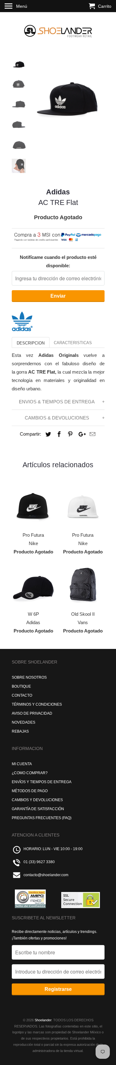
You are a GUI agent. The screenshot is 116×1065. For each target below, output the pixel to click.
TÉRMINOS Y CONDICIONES (37, 704)
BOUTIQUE (21, 686)
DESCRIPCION (31, 343)
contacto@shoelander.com (46, 875)
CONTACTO (22, 695)
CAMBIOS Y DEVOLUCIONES (37, 800)
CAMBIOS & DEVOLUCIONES (57, 417)
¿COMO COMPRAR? (30, 773)
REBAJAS (20, 731)
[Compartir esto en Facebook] (58, 434)
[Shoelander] (58, 30)
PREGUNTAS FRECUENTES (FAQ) (41, 818)
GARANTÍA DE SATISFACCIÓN (38, 809)
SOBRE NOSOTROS (29, 677)
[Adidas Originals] (22, 329)
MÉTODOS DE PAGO (30, 791)
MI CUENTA (22, 764)
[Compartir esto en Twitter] (47, 434)
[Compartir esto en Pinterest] (69, 434)
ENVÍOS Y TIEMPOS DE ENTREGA (41, 782)
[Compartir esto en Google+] (80, 434)
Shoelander (43, 1020)
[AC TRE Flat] (67, 93)
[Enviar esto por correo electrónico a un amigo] (92, 434)
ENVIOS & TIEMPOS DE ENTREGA (57, 401)
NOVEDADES (23, 722)
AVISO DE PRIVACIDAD (32, 713)
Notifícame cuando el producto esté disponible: (58, 261)
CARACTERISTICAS (73, 342)
